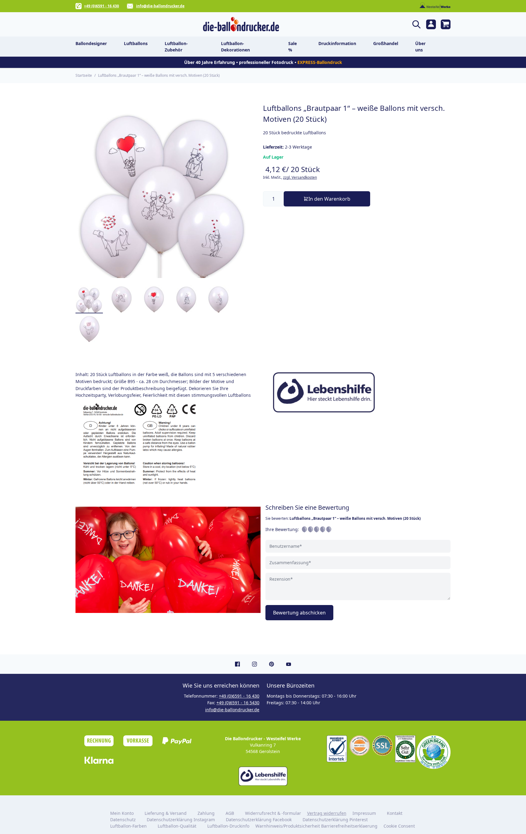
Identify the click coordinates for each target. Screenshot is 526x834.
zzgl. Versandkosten (300, 177)
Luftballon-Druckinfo (228, 826)
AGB (230, 813)
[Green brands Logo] (434, 752)
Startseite (83, 75)
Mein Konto (122, 813)
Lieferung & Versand (166, 813)
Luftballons (136, 43)
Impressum (364, 813)
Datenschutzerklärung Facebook (259, 819)
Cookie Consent (400, 826)
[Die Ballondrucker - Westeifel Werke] (241, 24)
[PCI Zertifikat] (359, 745)
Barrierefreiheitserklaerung (349, 826)
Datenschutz (123, 819)
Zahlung (206, 813)
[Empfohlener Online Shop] (405, 748)
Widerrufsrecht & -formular (273, 813)
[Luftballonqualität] (336, 748)
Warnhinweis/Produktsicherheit (287, 826)
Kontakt (394, 813)
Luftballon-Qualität (177, 826)
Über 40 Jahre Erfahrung (209, 62)
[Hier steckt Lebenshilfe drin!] (358, 392)
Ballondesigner (91, 43)
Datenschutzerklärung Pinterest (335, 819)
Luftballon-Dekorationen (235, 46)
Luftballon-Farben (128, 826)
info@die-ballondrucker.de (160, 6)
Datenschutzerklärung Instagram (181, 819)
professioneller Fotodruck (267, 62)
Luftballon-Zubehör (176, 46)
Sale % (292, 46)
